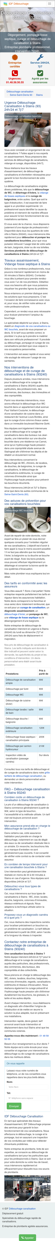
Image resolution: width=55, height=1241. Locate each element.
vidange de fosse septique (23, 617)
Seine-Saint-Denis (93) (16, 494)
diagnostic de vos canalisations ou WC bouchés (27, 327)
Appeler (29, 1238)
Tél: (9, 1093)
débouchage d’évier (14, 614)
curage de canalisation (32, 607)
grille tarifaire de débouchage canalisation (27, 774)
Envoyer (14, 1106)
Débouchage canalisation (22, 1208)
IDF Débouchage (19, 3)
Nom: (10, 1081)
